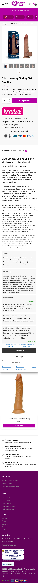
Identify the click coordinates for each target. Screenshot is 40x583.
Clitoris (29, 17)
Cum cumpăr (6, 500)
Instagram (5, 524)
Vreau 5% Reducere (9, 545)
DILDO (13, 24)
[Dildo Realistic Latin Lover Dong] (19, 394)
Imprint (34, 367)
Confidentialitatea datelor (11, 480)
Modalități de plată (8, 506)
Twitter (4, 521)
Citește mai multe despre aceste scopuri (26, 346)
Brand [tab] (13, 151)
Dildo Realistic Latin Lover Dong (19, 419)
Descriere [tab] (6, 151)
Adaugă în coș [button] (19, 425)
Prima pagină (5, 24)
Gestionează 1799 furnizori (10, 346)
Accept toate (19, 350)
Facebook (5, 518)
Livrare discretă (7, 503)
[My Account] (30, 3)
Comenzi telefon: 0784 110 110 (19, 10)
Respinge (19, 356)
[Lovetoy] (13, 111)
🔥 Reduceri (8, 17)
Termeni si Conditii (8, 483)
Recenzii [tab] (22, 151)
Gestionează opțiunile (19, 363)
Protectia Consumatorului (11, 486)
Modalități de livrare (9, 509)
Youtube (4, 530)
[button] (34, 4)
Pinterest (5, 527)
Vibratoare (19, 17)
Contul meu (6, 497)
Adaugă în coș (24, 100)
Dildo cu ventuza (23, 24)
